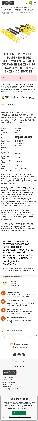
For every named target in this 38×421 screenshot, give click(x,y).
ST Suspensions (10, 104)
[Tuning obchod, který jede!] (1, 7)
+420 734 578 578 (21, 347)
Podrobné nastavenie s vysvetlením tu (19, 417)
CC (33, 9)
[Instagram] (23, 354)
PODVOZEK (7, 7)
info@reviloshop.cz (21, 344)
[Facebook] (14, 354)
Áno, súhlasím (19, 413)
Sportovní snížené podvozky (21, 7)
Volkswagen (18, 9)
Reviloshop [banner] (7, 3)
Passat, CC (27, 9)
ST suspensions (7, 9)
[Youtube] (19, 354)
